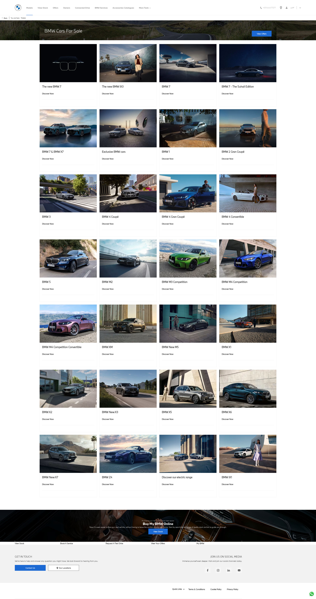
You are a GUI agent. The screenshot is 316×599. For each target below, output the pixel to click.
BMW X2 (47, 412)
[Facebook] (207, 570)
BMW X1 (226, 347)
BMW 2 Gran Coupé (233, 151)
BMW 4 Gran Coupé (173, 216)
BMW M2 (107, 282)
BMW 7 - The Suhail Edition (238, 86)
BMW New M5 (170, 347)
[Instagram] (218, 570)
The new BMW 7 (51, 86)
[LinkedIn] (228, 570)
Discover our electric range (177, 477)
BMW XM (107, 347)
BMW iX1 (227, 477)
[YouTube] (239, 570)
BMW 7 (166, 86)
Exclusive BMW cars (114, 151)
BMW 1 (166, 151)
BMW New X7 (50, 477)
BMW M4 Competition (234, 282)
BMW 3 (46, 216)
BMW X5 (167, 412)
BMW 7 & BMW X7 (53, 151)
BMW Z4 (107, 477)
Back (5, 18)
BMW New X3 (110, 412)
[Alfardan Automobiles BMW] (18, 7)
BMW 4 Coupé (110, 216)
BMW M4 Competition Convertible (61, 347)
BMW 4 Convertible (233, 216)
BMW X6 (227, 412)
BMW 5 (46, 282)
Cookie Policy (215, 589)
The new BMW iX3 (113, 86)
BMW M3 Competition (174, 282)
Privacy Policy (232, 589)
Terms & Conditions (196, 589)
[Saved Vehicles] (286, 7)
